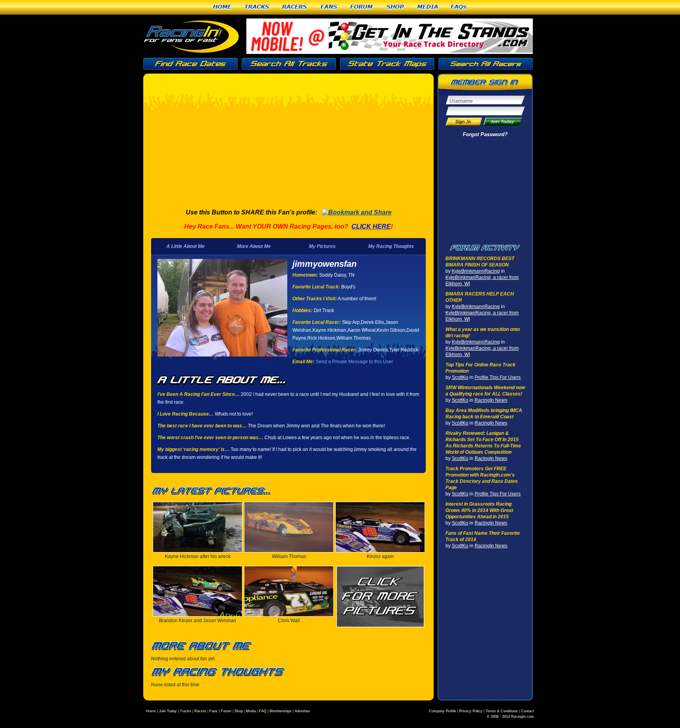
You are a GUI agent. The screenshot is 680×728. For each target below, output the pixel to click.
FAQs (459, 7)
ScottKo (460, 377)
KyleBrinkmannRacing (476, 271)
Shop (395, 7)
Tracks (257, 7)
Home (222, 7)
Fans (329, 7)
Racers (295, 7)
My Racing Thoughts (391, 246)
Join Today (168, 711)
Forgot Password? (485, 134)
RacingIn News (491, 400)
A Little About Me (185, 246)
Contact (527, 711)
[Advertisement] (284, 144)
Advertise (302, 711)
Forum (362, 7)
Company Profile (442, 711)
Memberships (281, 711)
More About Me (254, 246)
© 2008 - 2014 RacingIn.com (510, 717)
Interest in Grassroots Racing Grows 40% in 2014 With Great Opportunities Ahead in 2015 (479, 510)
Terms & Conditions (502, 711)
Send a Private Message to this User (354, 361)
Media (428, 7)
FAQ (262, 711)
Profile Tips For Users (498, 377)
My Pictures (322, 246)
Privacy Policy (470, 711)
